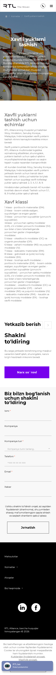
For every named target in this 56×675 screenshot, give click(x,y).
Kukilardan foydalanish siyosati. (28, 656)
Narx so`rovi (27, 372)
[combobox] (28, 448)
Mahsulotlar (11, 556)
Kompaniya (10, 426)
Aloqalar (9, 577)
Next (48, 325)
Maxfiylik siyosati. (28, 659)
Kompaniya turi (13, 441)
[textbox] (28, 449)
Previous (39, 325)
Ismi (6, 410)
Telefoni (8, 456)
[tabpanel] (28, 345)
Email (7, 471)
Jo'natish (28, 527)
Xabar (7, 486)
